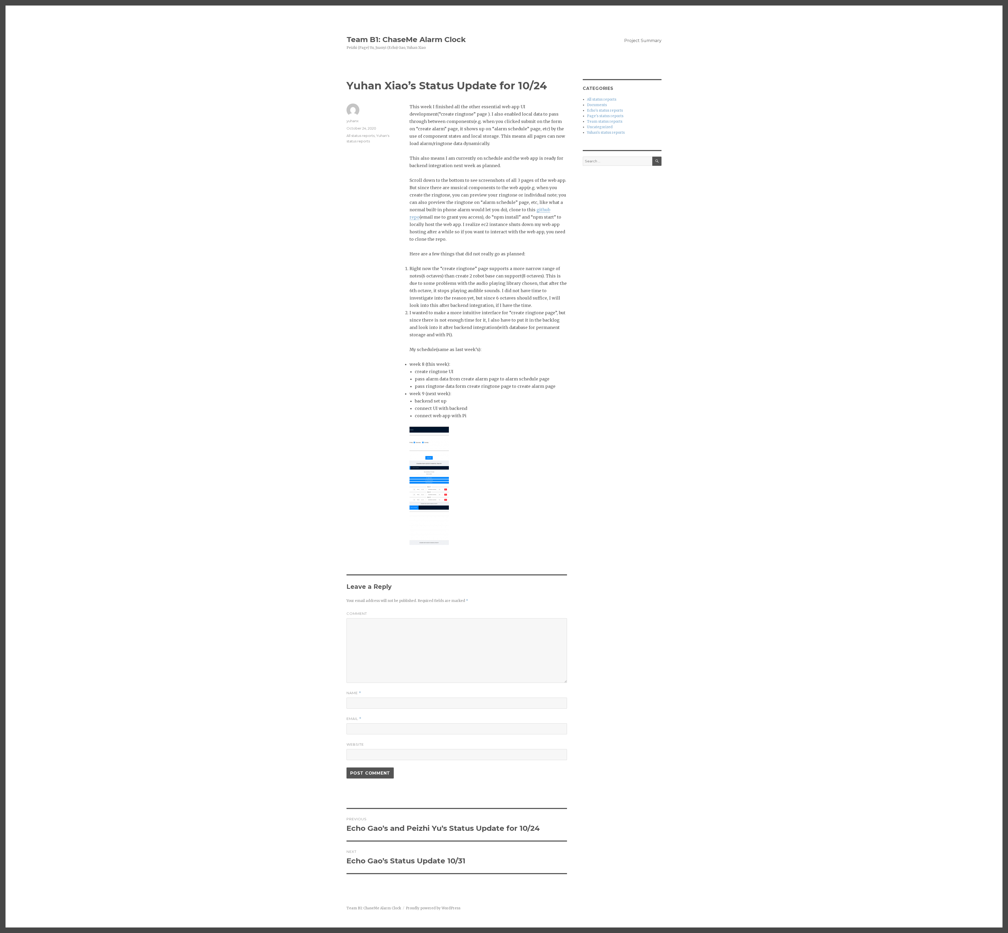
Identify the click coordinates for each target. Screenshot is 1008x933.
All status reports (360, 135)
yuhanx (352, 121)
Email (353, 718)
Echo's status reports (605, 110)
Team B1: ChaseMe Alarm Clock (406, 39)
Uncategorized (600, 127)
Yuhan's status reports (606, 132)
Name (353, 693)
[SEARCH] (657, 161)
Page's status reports (605, 116)
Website (355, 744)
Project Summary (643, 40)
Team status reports (604, 121)
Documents (597, 105)
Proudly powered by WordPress (433, 908)
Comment (356, 613)
